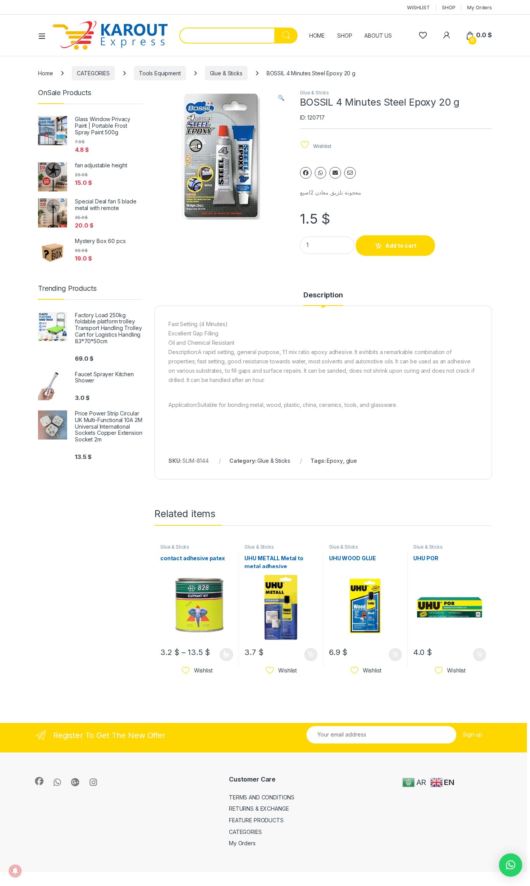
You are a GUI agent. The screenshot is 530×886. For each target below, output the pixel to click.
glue (351, 460)
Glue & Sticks (226, 73)
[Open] (44, 36)
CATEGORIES (93, 73)
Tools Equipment (160, 73)
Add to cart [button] (310, 654)
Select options (224, 654)
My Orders (479, 7)
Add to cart (400, 245)
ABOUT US (378, 35)
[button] (281, 97)
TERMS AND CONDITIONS (261, 797)
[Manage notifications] (15, 871)
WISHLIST (418, 7)
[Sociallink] (39, 781)
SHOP (448, 7)
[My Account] (446, 35)
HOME (317, 35)
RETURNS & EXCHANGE (259, 808)
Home (45, 73)
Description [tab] (323, 295)
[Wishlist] (422, 35)
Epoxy (335, 460)
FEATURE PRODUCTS (256, 820)
